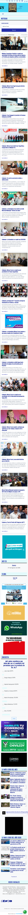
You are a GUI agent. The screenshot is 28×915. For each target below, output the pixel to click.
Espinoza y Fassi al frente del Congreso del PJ (13, 522)
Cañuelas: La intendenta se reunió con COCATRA (13, 239)
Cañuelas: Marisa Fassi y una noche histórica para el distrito (13, 460)
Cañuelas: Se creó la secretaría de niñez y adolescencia (12, 179)
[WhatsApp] (10, 1)
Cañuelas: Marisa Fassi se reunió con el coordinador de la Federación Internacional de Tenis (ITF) (13, 396)
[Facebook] (15, 1)
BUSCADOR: (5, 23)
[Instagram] (17, 1)
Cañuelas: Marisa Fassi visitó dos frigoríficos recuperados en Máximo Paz (13, 146)
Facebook (14, 876)
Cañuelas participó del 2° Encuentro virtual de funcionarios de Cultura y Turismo (13, 301)
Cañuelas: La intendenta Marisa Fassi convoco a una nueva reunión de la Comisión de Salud (13, 332)
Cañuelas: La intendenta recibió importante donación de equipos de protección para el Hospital (12, 363)
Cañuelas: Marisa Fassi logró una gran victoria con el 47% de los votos (13, 86)
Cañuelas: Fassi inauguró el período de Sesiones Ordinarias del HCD (13, 116)
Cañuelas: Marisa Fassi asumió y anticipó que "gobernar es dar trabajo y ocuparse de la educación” (13, 428)
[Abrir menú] (3, 14)
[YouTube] (22, 1)
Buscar (14, 30)
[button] (7, 1)
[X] (12, 1)
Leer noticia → (5, 65)
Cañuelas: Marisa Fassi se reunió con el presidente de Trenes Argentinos (11, 271)
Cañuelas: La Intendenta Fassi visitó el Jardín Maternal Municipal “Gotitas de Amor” (13, 209)
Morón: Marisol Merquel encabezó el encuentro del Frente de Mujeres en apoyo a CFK (13, 491)
